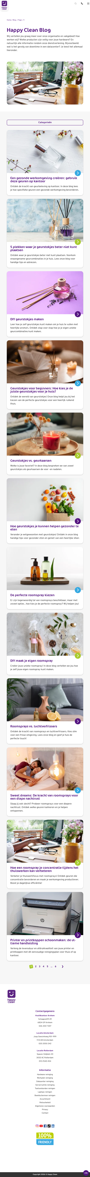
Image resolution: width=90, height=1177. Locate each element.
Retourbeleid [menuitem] (45, 1102)
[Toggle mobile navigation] (88, 3)
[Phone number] (82, 3)
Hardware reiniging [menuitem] (45, 1074)
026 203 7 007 (45, 1026)
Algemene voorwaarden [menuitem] (45, 1106)
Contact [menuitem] (45, 1113)
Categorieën (45, 122)
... (51, 966)
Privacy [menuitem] (45, 1109)
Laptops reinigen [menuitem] (45, 1092)
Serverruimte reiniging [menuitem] (44, 1085)
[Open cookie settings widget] (86, 1173)
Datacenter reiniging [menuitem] (45, 1081)
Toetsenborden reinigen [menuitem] (45, 1088)
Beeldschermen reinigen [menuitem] (45, 1095)
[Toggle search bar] (75, 3)
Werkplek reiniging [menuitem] (45, 1078)
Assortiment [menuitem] (45, 1099)
